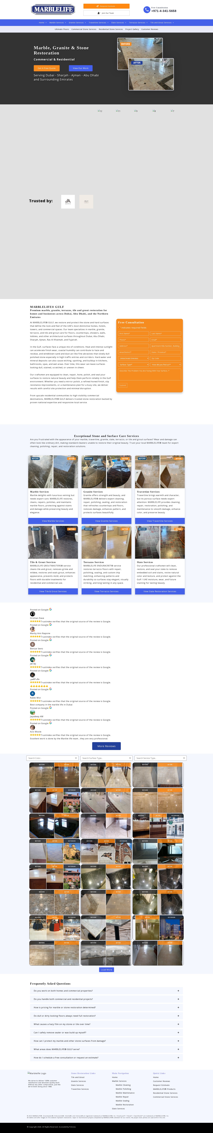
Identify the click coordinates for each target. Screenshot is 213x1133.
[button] (106, 990)
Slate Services (117, 22)
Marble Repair (122, 1097)
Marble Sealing (122, 1101)
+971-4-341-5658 (164, 11)
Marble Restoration (125, 1104)
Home (41, 22)
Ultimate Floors (62, 29)
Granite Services (76, 22)
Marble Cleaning (123, 1085)
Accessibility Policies (67, 1127)
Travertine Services (97, 22)
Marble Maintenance (125, 1093)
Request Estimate (161, 1085)
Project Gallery (132, 29)
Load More (106, 969)
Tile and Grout (78, 1077)
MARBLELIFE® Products (164, 1089)
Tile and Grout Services (161, 22)
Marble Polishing (123, 1089)
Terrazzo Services (137, 22)
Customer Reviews (149, 29)
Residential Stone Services (111, 29)
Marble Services (56, 22)
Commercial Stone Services (83, 29)
